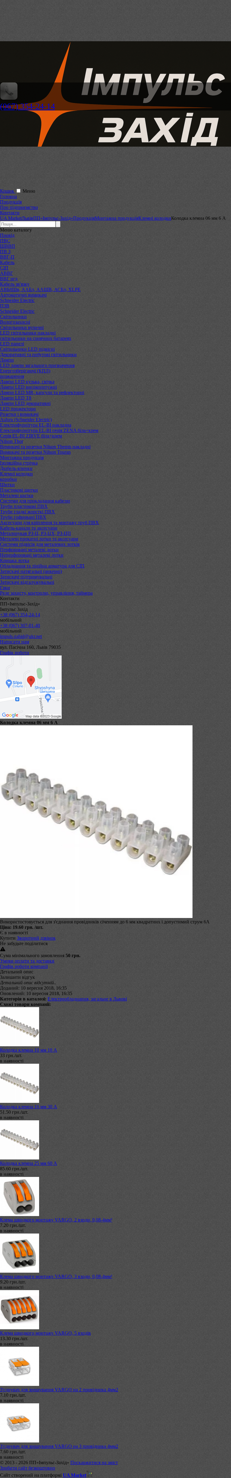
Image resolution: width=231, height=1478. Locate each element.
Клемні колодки (16, 473)
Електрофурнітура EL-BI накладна (35, 425)
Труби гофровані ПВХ (23, 517)
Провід (7, 235)
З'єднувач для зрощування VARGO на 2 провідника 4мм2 (59, 1389)
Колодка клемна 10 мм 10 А (28, 1050)
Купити (8, 938)
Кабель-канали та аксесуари (28, 528)
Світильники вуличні (22, 327)
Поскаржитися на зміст (94, 1462)
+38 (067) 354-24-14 (20, 614)
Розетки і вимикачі (19, 414)
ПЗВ (4, 305)
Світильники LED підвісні (27, 349)
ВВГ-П (7, 257)
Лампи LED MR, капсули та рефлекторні (42, 392)
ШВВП (7, 246)
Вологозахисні (15, 322)
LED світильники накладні (28, 332)
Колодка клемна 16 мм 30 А (28, 1106)
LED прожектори (18, 408)
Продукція (11, 201)
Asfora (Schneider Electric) (26, 419)
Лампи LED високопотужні (28, 387)
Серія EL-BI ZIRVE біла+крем (31, 435)
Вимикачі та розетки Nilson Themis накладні (45, 446)
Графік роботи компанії (24, 966)
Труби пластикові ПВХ (24, 506)
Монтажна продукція (22, 457)
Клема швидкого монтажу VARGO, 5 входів (45, 1333)
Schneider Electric (17, 300)
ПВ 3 (5, 251)
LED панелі (12, 343)
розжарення (12, 376)
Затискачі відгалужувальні (27, 582)
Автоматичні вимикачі (23, 294)
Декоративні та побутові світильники (38, 354)
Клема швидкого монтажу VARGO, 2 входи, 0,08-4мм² (56, 1219)
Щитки (7, 484)
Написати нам (14, 641)
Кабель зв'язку (14, 284)
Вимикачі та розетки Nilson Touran (35, 452)
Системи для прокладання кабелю (35, 500)
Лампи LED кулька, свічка (27, 381)
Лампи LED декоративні (25, 403)
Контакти (10, 212)
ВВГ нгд (8, 278)
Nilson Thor (11, 441)
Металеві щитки (16, 495)
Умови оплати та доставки (27, 960)
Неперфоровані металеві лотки (31, 555)
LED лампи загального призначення (37, 365)
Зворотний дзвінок (36, 938)
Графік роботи (14, 652)
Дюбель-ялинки (16, 468)
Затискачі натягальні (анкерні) (31, 571)
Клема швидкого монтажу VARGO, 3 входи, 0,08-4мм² (56, 1276)
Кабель (7, 262)
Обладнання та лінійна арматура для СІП (42, 565)
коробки (8, 479)
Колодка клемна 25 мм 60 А (28, 1163)
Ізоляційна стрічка (19, 462)
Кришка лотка (14, 560)
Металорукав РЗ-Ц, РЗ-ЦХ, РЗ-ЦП (35, 533)
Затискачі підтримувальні (26, 576)
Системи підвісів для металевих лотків (40, 544)
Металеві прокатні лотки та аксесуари (39, 538)
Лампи (7, 359)
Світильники (13, 316)
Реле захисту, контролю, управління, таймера (46, 593)
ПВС (5, 240)
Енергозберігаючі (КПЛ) (25, 370)
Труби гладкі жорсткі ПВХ (27, 511)
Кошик (7, 191)
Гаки (5, 587)
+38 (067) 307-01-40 (20, 625)
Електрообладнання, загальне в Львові (87, 998)
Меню (29, 191)
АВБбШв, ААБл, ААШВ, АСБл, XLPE (40, 289)
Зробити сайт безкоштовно (27, 1467)
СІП (4, 267)
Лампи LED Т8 (15, 397)
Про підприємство (19, 207)
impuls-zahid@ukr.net (21, 636)
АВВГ (6, 273)
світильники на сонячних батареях (35, 338)
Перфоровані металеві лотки (29, 549)
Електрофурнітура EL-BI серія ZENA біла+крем (49, 430)
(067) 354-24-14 (27, 106)
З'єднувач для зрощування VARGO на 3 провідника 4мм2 (59, 1446)
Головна (8, 196)
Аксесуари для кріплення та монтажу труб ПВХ (49, 522)
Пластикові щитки (19, 490)
